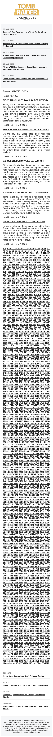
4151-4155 (18, 652)
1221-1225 (8, 352)
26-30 (31, 248)
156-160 (29, 258)
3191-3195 (34, 553)
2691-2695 (24, 502)
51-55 (14, 251)
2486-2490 (18, 481)
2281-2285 (13, 460)
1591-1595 (29, 389)
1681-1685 (29, 398)
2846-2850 (18, 518)
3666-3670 (39, 601)
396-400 (15, 278)
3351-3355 (39, 569)
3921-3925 (8, 629)
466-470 (41, 283)
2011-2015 (13, 433)
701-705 (20, 304)
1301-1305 (34, 359)
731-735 (24, 306)
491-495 (37, 285)
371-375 (20, 276)
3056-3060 (34, 539)
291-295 (24, 269)
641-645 (11, 299)
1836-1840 (24, 414)
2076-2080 (8, 440)
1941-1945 (8, 426)
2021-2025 (34, 433)
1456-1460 (29, 375)
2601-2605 (24, 493)
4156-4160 (29, 652)
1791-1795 (24, 410)
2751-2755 (8, 509)
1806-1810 (8, 412)
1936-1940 (45, 424)
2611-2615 (45, 493)
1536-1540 (8, 384)
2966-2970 (34, 530)
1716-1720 (8, 403)
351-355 (32, 274)
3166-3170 (29, 550)
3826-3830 (45, 617)
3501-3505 (24, 585)
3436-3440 (29, 578)
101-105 (30, 253)
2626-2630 (29, 495)
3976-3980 (29, 633)
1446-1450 (8, 375)
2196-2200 (24, 451)
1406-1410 (18, 371)
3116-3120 (18, 546)
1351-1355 (45, 364)
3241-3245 (45, 557)
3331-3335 (45, 566)
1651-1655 (13, 396)
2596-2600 (13, 493)
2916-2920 (24, 525)
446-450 (7, 283)
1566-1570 (24, 387)
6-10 (9, 248)
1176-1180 (8, 348)
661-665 (46, 299)
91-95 (15, 253)
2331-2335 (24, 465)
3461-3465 (34, 580)
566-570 (24, 292)
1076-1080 (34, 336)
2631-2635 (39, 495)
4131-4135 (24, 649)
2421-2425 (24, 474)
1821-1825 (39, 412)
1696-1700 (13, 401)
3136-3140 (13, 548)
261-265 (20, 267)
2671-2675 (29, 500)
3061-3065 (45, 539)
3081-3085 (39, 541)
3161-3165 (18, 550)
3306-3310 (39, 564)
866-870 (20, 318)
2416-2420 (13, 474)
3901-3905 (13, 626)
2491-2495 (29, 481)
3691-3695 (45, 603)
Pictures (33, 676)
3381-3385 (8, 573)
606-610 (46, 295)
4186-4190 (45, 654)
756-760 (20, 308)
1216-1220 (45, 350)
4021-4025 (29, 638)
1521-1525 (24, 382)
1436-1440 (34, 373)
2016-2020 (24, 433)
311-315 (11, 272)
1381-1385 (13, 368)
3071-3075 (18, 541)
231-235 (15, 265)
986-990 (37, 327)
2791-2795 (45, 511)
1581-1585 (8, 389)
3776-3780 (34, 613)
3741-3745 (8, 610)
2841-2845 (8, 518)
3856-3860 (13, 622)
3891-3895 (39, 624)
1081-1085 (45, 336)
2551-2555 (13, 488)
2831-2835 (34, 516)
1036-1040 (45, 331)
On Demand (25, 685)
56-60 (20, 251)
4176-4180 (24, 654)
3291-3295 (8, 564)
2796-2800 (8, 513)
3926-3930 (18, 629)
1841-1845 (34, 414)
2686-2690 (13, 502)
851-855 (41, 315)
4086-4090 (24, 645)
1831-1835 (13, 414)
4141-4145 (45, 649)
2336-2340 (34, 465)
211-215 (29, 262)
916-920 (11, 322)
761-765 (29, 308)
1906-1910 (29, 421)
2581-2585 (29, 490)
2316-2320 (39, 463)
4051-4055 (45, 640)
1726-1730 (29, 403)
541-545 (29, 290)
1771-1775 (29, 407)
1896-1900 (8, 421)
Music (5, 685)
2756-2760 (18, 509)
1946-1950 (18, 426)
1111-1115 (13, 341)
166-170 (46, 258)
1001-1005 (18, 329)
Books (45, 685)
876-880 (37, 318)
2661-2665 (8, 500)
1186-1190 (29, 348)
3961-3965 (45, 631)
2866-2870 (13, 520)
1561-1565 (13, 387)
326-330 (37, 272)
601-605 (37, 295)
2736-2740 (24, 507)
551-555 (46, 290)
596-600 (29, 295)
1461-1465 (39, 375)
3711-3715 (39, 606)
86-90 (8, 253)
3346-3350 (29, 569)
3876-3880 (8, 624)
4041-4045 (24, 640)
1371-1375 (39, 366)
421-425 (11, 281)
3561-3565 (8, 592)
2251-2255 (45, 456)
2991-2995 (39, 532)
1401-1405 (8, 371)
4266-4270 (23, 663)
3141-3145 (24, 548)
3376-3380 (45, 571)
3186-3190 (24, 553)
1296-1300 (24, 359)
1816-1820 (29, 412)
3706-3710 (29, 606)
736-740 (32, 306)
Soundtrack (14, 685)
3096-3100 (24, 543)
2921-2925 (34, 525)
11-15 (14, 248)
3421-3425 (45, 576)
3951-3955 (24, 631)
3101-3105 (34, 543)
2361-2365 (39, 467)
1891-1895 (45, 419)
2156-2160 (34, 447)
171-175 (7, 260)
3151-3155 (45, 548)
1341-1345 (24, 364)
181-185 (24, 260)
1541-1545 (18, 384)
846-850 (32, 315)
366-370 (11, 276)
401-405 (24, 278)
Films (39, 685)
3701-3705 (18, 606)
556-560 (7, 292)
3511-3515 (45, 585)
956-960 (32, 325)
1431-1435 (24, 373)
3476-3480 (18, 583)
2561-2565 (34, 488)
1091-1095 (18, 338)
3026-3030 (18, 536)
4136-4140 (34, 649)
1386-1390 (24, 368)
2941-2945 (29, 527)
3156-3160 (8, 550)
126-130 (24, 255)
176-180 (15, 260)
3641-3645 (34, 599)
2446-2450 (29, 477)
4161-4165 (39, 652)
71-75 (38, 251)
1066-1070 (13, 336)
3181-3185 (13, 553)
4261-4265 (13, 663)
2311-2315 (29, 463)
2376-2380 (24, 470)
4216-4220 (13, 659)
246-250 (41, 265)
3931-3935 (29, 629)
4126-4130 (13, 649)
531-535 (11, 290)
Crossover (7, 695)
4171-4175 (13, 654)
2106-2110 (24, 442)
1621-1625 (45, 391)
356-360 (41, 274)
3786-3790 (8, 615)
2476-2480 (45, 479)
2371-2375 (13, 470)
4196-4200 (18, 656)
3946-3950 (13, 631)
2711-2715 (18, 504)
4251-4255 (39, 661)
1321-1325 (29, 361)
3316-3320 (13, 566)
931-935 (37, 322)
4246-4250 (29, 661)
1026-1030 (24, 331)
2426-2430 (34, 474)
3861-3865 (24, 622)
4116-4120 (39, 647)
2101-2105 (13, 442)
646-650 (20, 299)
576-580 (41, 292)
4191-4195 (8, 656)
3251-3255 (18, 560)
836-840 (15, 315)
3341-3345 (18, 569)
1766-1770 (18, 407)
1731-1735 (39, 403)
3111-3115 (7, 546)
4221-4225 (24, 659)
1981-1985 (45, 428)
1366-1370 (29, 366)
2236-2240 (13, 456)
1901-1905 (18, 421)
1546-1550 (29, 384)
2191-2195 (13, 451)
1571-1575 (34, 387)
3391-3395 (29, 573)
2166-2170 (8, 449)
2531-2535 (18, 486)
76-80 (43, 251)
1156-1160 (13, 345)
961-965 (41, 325)
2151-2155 (24, 447)
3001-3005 (13, 534)
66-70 (32, 251)
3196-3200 (45, 553)
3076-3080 (29, 541)
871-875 (29, 318)
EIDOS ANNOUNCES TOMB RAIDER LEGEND (25, 100)
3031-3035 (29, 536)
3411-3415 (24, 576)
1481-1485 (34, 378)
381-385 (37, 276)
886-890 (7, 320)
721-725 (7, 306)
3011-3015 (34, 534)
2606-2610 (34, 493)
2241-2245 (24, 456)
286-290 (15, 269)
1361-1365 (18, 366)
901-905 (32, 320)
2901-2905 (39, 523)
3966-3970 (8, 633)
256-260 (11, 267)
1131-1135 (8, 343)
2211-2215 (8, 454)
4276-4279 (44, 663)
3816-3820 (24, 617)
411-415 (41, 278)
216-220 (37, 262)
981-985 (29, 327)
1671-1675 (8, 398)
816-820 (29, 313)
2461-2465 (13, 479)
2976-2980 (8, 532)
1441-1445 (45, 373)
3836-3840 (18, 619)
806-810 (11, 313)
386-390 (46, 276)
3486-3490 (39, 583)
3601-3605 (45, 594)
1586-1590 (18, 389)
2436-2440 (8, 477)
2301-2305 (8, 463)
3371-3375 (34, 571)
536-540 (20, 290)
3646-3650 (45, 599)
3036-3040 (39, 536)
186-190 (32, 260)
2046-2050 (39, 435)
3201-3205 (8, 555)
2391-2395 (8, 472)
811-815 (20, 313)
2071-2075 (45, 437)
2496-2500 (39, 481)
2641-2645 (13, 497)
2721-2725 (39, 504)
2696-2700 (34, 502)
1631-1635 (18, 394)
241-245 (32, 265)
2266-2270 (29, 458)
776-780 (7, 311)
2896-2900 (29, 523)
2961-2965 (24, 530)
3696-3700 (8, 606)
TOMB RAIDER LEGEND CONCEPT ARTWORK (26, 129)
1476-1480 (24, 378)
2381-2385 (34, 470)
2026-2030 (45, 433)
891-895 (15, 320)
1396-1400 (45, 368)
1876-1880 (13, 419)
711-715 (37, 304)
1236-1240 (39, 352)
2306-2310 (18, 463)
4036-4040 (13, 640)
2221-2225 (29, 454)
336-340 (7, 274)
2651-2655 (34, 497)
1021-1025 (13, 331)
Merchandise (18, 695)
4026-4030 (39, 638)
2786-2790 (34, 511)
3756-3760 (39, 610)
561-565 (15, 292)
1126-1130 (45, 341)
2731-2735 (13, 507)
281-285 (7, 269)
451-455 (15, 283)
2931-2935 (8, 527)
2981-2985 (18, 532)
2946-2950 (39, 527)
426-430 (20, 281)
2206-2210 (45, 451)
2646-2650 (24, 497)
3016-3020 (45, 534)
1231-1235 (29, 352)
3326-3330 (34, 566)
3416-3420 (34, 576)
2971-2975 (45, 530)
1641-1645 (39, 394)
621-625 (24, 297)
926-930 (29, 322)
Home (5, 676)
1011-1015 (39, 329)
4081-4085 (13, 645)
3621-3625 (39, 596)
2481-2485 (8, 481)
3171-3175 (39, 550)
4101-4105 (8, 647)
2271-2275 (39, 458)
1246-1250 (13, 354)
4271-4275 (34, 663)
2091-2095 (39, 440)
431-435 (29, 281)
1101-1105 (39, 338)
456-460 (24, 283)
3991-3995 (13, 636)
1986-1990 (8, 431)
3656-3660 (18, 601)
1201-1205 (13, 350)
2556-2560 (24, 488)
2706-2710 (8, 504)
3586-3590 (13, 594)
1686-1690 (39, 398)
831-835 (7, 315)
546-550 (37, 290)
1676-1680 (18, 398)
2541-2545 (39, 486)
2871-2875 (24, 520)
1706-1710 (34, 401)
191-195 (41, 260)
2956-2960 (13, 530)
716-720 (46, 304)
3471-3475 (8, 583)
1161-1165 (24, 345)
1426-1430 (13, 373)
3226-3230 (13, 557)
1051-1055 (29, 334)
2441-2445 (18, 477)
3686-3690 (34, 603)
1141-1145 (29, 343)
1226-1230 (18, 352)
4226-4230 (34, 659)
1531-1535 (45, 382)
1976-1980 (34, 428)
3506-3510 (34, 585)
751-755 (11, 308)
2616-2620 (8, 495)
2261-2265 (18, 458)
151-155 (20, 258)
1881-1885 (24, 419)
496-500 (46, 285)
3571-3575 (29, 592)
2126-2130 (18, 444)
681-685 (32, 301)
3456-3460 (24, 580)
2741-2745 (34, 507)
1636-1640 (29, 394)
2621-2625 (18, 495)
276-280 (46, 267)
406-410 (32, 278)
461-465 (32, 283)
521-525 (41, 288)
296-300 (32, 269)
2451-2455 (39, 477)
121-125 (15, 255)
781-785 (15, 311)
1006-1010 (28, 329)
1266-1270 (8, 357)
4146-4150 (8, 652)
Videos (33, 685)
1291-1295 (13, 359)
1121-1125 (34, 341)
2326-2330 (13, 465)
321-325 (29, 272)
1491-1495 (8, 380)
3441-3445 (39, 578)
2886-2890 (8, 523)
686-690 (41, 301)
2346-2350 (8, 467)
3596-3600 (34, 594)
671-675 (15, 301)
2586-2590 (39, 490)
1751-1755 (34, 405)
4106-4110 (18, 647)
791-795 (32, 311)
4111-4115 (29, 647)
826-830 (46, 313)
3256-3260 (29, 560)
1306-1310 (45, 359)
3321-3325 (24, 566)
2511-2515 (24, 484)
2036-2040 (18, 435)
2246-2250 (34, 456)
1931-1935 (34, 424)
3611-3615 (18, 596)
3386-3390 (18, 573)
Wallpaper (40, 695)
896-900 (24, 320)
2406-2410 (39, 472)
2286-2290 (24, 460)
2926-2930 (45, 525)
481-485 (20, 285)
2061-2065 (24, 437)
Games (17, 676)
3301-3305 (29, 564)
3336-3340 (8, 569)
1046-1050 (18, 334)
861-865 (11, 318)
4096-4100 (45, 645)
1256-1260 (34, 354)
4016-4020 (18, 638)
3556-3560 (45, 589)
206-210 (20, 262)
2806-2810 (29, 513)
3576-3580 (39, 592)
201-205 (11, 262)
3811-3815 (13, 617)
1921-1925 (13, 424)
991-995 (46, 327)
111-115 (46, 253)
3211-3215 (29, 555)
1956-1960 (39, 426)
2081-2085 (18, 440)
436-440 (37, 281)
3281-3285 (34, 562)
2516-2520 (34, 484)
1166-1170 (34, 345)
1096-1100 (29, 338)
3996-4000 (24, 636)
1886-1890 (34, 419)
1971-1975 (24, 428)
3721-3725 (13, 608)
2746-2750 (45, 507)
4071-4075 (39, 642)
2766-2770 (39, 509)
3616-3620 (29, 596)
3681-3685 (24, 603)
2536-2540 (29, 486)
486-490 (29, 285)
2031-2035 (8, 435)
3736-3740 (45, 608)
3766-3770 (13, 613)
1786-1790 (13, 410)
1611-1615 (24, 391)
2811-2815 (39, 513)
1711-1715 (45, 401)
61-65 (26, 251)
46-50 (8, 251)
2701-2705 (45, 502)
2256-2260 (8, 458)
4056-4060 (8, 642)
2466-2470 (24, 479)
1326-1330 (39, 361)
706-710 (29, 304)
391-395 (7, 278)
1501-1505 (29, 380)
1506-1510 (39, 380)
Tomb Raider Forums (12, 706)
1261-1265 (45, 354)
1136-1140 (18, 343)
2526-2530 (8, 486)
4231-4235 (45, 659)
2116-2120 (45, 442)
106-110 (38, 253)
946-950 (15, 325)
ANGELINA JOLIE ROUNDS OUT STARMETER (25, 192)
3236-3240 (34, 557)
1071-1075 (24, 336)
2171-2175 (18, 449)
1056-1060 (39, 334)
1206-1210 (24, 350)
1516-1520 (13, 382)
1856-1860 (18, 417)
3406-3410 (13, 576)
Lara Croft (24, 676)
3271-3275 (13, 562)
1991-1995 (18, 431)
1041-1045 (8, 334)
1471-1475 (13, 378)
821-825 (37, 313)
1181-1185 (18, 348)
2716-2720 (29, 504)
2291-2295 (34, 460)
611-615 (6, 297)
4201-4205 (29, 656)
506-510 (15, 288)
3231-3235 (24, 557)
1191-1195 (39, 348)
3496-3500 (13, 585)
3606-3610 (8, 596)
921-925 (20, 322)
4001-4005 (34, 636)
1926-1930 (24, 424)
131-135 (32, 255)
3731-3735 (34, 608)
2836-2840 (45, 516)
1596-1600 (39, 389)
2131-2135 (29, 444)
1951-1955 (29, 426)
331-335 (46, 272)
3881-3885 (18, 624)
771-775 (46, 308)
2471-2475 (34, 479)
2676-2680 (39, 500)
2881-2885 (45, 520)
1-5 (4, 248)
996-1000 (7, 329)
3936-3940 (39, 629)
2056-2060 (13, 437)
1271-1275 (18, 357)
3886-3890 (29, 624)
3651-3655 (8, 601)
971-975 (11, 327)
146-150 (11, 258)
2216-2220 (18, 454)
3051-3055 (24, 539)
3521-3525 (18, 587)
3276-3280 (24, 562)
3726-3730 (24, 608)
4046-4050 (34, 640)
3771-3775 (24, 613)
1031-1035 (34, 331)
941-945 (7, 325)
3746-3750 (18, 610)
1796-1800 (34, 410)
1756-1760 (45, 405)
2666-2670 (18, 500)
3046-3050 (13, 539)
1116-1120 (23, 341)
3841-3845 (29, 619)
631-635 (41, 297)
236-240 (24, 265)
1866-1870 (39, 417)
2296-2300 (45, 460)
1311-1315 (8, 361)
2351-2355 (18, 467)
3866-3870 (34, 622)
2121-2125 (8, 444)
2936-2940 (18, 527)
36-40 (43, 248)
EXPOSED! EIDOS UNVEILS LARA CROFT (23, 161)
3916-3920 (45, 626)
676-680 (24, 301)
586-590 (11, 295)
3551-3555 (34, 589)
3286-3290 (45, 562)
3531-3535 (39, 587)
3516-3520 (8, 587)
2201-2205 (34, 451)
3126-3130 (39, 546)
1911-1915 (39, 421)
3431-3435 (18, 578)
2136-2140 (39, 444)
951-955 (24, 325)
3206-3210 (18, 555)
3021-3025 (8, 536)
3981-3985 (39, 633)
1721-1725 (18, 403)
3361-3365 (13, 571)
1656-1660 (24, 396)
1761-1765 (8, 407)
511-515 (24, 288)
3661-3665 (29, 601)
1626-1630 (8, 394)
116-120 (6, 255)
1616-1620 (34, 391)
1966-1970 (13, 428)
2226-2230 (39, 454)
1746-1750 (24, 405)
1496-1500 (18, 380)
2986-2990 (29, 532)
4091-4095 (34, 645)
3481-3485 (29, 583)
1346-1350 (34, 364)
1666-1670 (45, 396)
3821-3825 (34, 617)
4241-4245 (18, 661)
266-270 (29, 267)
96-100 (22, 253)
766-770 (37, 308)
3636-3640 (24, 599)
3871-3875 (45, 622)
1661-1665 (34, 396)
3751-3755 (29, 610)
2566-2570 (45, 488)
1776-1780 (39, 407)
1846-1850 (45, 414)
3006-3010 (24, 534)
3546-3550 (24, 589)
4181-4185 (34, 654)
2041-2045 (29, 435)
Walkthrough (30, 695)
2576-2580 (18, 490)
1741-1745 (13, 405)
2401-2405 (29, 472)
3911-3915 (34, 626)
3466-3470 (45, 580)
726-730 (15, 306)
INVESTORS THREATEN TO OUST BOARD (24, 222)
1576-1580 (45, 387)
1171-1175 (45, 345)
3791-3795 (18, 615)
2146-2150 (13, 447)
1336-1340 (13, 364)
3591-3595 (24, 594)
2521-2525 (45, 484)
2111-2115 (34, 442)
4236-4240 (8, 661)
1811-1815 (18, 412)
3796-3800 (29, 615)
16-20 (20, 248)
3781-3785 (45, 613)
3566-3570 (18, 592)
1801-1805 (45, 410)
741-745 (41, 306)
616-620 (15, 297)
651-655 (29, 299)
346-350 (24, 274)
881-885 (46, 318)
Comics (40, 676)
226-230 (7, 265)
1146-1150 (39, 343)
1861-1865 (29, 417)
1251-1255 (24, 354)
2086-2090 (29, 440)
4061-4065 (18, 642)
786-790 (24, 311)
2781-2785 (24, 511)
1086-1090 (8, 338)
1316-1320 (18, 361)
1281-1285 (39, 357)
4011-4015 (8, 638)
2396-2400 (18, 472)
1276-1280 (29, 357)
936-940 (46, 322)
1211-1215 (34, 350)
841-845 (24, 315)
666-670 (7, 301)
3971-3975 (18, 633)
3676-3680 (13, 603)
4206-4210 (39, 656)
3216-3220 (39, 555)
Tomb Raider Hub (29, 706)
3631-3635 (13, 599)
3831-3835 (8, 619)
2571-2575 (8, 490)
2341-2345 (45, 465)
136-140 (41, 255)
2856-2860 (39, 518)
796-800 (41, 311)
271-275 (37, 267)
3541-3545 (13, 589)
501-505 (7, 288)
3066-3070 (8, 541)
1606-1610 (13, 391)
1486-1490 (45, 378)
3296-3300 (18, 564)
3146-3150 (34, 548)
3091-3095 (13, 543)
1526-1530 (34, 382)
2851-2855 (29, 518)
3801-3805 (39, 615)
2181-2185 (39, 449)
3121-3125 (29, 546)
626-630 (32, 297)
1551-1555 (39, 384)
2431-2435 (45, 474)
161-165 (37, 258)
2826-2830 (24, 516)
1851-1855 (8, 417)
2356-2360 (29, 467)
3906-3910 (24, 626)
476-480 (11, 285)
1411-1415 (29, 371)
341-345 (15, 274)
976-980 (20, 327)
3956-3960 (34, 631)
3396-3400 (39, 573)
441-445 (46, 281)
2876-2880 (34, 520)
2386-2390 (45, 470)
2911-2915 (13, 525)
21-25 (26, 248)
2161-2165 (45, 447)
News (11, 676)
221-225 (46, 262)
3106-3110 (45, 543)
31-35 (37, 248)
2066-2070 (34, 437)
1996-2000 (29, 431)
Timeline (7, 697)
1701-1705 (24, 401)
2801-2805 (18, 513)
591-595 (20, 295)
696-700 (11, 304)
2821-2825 (13, 516)
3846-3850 (39, 619)
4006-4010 (45, 636)
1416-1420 (39, 371)
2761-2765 (29, 509)
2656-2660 (45, 497)
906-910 (41, 320)
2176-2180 (29, 449)
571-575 (32, 292)
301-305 (41, 269)
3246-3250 (8, 560)
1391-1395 (34, 368)
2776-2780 (13, 511)
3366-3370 (24, 571)
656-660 (37, 299)
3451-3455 (13, 580)
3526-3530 (29, 587)
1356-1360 (8, 366)
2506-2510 (13, 484)
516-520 (32, 288)
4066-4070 (29, 642)
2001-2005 (39, 431)
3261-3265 (39, 560)
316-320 (20, 272)
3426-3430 (8, 578)
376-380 (29, 276)
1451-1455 (18, 375)
